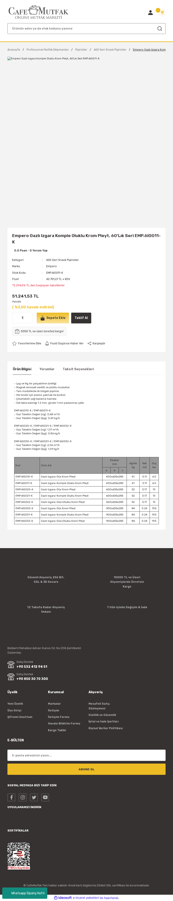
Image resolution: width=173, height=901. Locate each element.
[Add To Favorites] (26, 343)
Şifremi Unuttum (19, 717)
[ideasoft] (63, 898)
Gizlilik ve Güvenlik (102, 715)
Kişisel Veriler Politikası (106, 728)
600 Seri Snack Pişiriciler (62, 260)
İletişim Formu (58, 717)
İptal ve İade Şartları (104, 721)
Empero (51, 266)
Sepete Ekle (56, 318)
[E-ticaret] (86, 898)
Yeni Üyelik (15, 703)
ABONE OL (87, 769)
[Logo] (38, 12)
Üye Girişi (14, 710)
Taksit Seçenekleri (78, 369)
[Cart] (162, 12)
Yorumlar (47, 369)
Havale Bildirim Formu (64, 723)
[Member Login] (150, 12)
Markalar (54, 703)
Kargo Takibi (57, 730)
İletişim (53, 710)
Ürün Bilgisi (22, 369)
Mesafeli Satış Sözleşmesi (99, 706)
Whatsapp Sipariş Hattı (28, 893)
